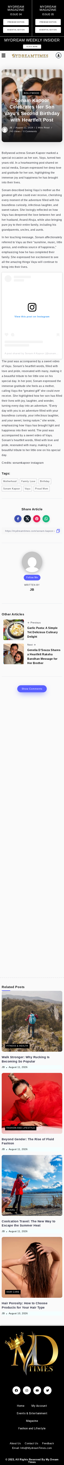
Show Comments (32, 688)
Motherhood (10, 481)
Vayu (27, 488)
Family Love (28, 481)
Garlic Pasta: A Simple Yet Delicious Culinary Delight (42, 632)
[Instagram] (27, 1390)
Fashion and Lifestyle (32, 1428)
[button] (3, 55)
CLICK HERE (32, 46)
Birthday (45, 481)
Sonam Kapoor (11, 488)
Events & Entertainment (32, 1413)
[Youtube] (37, 1390)
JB (11, 127)
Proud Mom (41, 488)
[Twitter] (48, 1390)
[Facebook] (16, 1390)
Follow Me (32, 577)
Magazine (32, 1421)
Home (20, 1405)
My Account (39, 1405)
